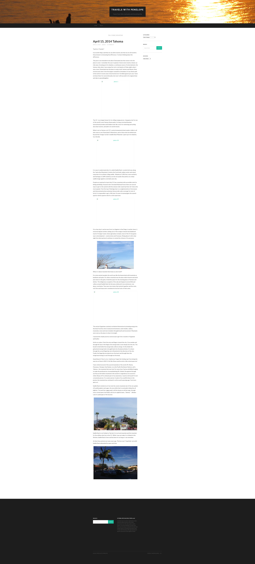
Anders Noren (155, 553)
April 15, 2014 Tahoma (108, 41)
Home (95, 25)
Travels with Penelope (127, 9)
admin (104, 44)
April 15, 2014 (96, 44)
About (101, 25)
